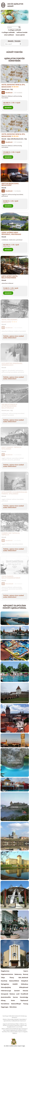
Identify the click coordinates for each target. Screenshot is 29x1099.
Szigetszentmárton (7, 974)
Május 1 (18, 1024)
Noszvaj (25, 974)
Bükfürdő (15, 1028)
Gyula (8, 1030)
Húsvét (4, 188)
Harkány (20, 1030)
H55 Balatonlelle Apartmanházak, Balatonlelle (9, 406)
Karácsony (12, 1024)
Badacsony (18, 974)
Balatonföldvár (14, 981)
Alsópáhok (24, 981)
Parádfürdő (24, 994)
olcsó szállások (9, 35)
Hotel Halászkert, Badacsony (10, 321)
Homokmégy (24, 997)
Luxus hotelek (19, 1027)
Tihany (12, 977)
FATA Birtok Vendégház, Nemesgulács (12, 364)
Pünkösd (11, 1025)
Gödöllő (15, 984)
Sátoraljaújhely (6, 987)
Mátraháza (13, 1007)
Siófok (16, 1031)
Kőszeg (3, 1000)
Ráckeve (12, 994)
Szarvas (15, 997)
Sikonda (25, 991)
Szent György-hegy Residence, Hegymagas (11, 233)
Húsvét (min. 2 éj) (7, 410)
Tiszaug (25, 1004)
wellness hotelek (22, 32)
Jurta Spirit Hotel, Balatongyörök (10, 277)
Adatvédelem (22, 1019)
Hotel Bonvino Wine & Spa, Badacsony (13, 85)
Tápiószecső (24, 1000)
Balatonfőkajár (16, 1004)
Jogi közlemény (7, 1020)
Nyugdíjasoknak (11, 1027)
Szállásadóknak (15, 1020)
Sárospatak (4, 994)
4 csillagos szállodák (8, 32)
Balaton (3, 1028)
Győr (4, 1030)
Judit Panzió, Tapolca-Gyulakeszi (12, 448)
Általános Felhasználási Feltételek (11, 1019)
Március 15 (23, 1024)
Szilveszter (16, 1025)
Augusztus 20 (6, 1024)
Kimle (13, 1000)
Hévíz (24, 1030)
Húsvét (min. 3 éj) (7, 89)
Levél (17, 994)
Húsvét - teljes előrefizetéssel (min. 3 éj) (14, 139)
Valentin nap (23, 1025)
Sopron (25, 971)
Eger (20, 1028)
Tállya (3, 977)
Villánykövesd (23, 987)
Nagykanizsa (5, 971)
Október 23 (5, 1025)
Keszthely (4, 981)
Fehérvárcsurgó (6, 991)
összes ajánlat (20, 35)
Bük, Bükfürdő (23, 977)
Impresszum (23, 1020)
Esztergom (24, 1028)
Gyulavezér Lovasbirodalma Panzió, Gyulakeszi (14, 493)
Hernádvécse (5, 1004)
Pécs (8, 1031)
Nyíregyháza (5, 984)
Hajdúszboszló (13, 1030)
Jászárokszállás (6, 997)
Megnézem (8, 107)
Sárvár (12, 1031)
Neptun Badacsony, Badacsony (10, 184)
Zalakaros (14, 1033)
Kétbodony (24, 984)
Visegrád (25, 1031)
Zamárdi (17, 991)
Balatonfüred (9, 1028)
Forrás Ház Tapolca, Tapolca (11, 534)
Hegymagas (4, 1007)
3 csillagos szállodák (14, 30)
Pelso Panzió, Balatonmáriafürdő (11, 577)
